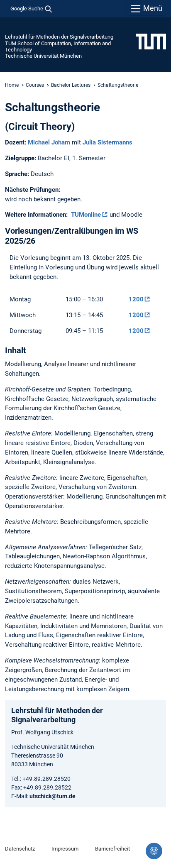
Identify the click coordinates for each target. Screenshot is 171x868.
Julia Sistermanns (107, 142)
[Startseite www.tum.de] (151, 41)
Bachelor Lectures (70, 85)
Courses (35, 85)
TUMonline (86, 214)
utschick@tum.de (52, 796)
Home (12, 85)
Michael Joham (49, 142)
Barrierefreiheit (112, 849)
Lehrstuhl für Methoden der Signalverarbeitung (59, 37)
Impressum (64, 849)
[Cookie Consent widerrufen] (154, 851)
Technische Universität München (43, 56)
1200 (136, 299)
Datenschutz (20, 849)
